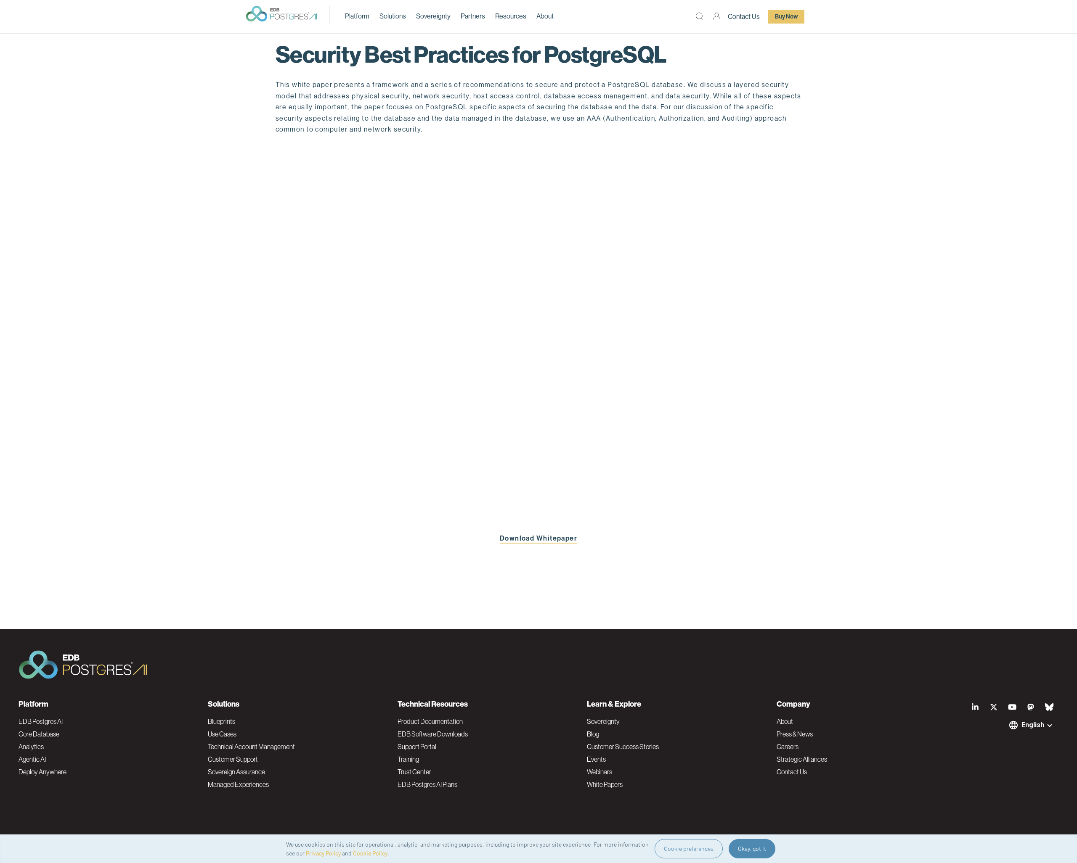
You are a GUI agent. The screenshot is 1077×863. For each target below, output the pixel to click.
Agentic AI (32, 759)
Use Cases (222, 734)
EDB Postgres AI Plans (427, 784)
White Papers (605, 784)
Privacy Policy (323, 853)
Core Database (39, 734)
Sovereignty (433, 16)
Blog (593, 734)
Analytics (31, 746)
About (545, 16)
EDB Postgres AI (41, 721)
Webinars (599, 772)
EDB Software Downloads (433, 734)
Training (408, 759)
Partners (473, 16)
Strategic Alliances (802, 759)
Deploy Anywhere (42, 772)
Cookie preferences (689, 848)
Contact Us (744, 17)
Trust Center (414, 772)
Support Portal (417, 746)
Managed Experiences (238, 784)
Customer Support (233, 759)
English (1032, 725)
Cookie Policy (370, 853)
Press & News (795, 734)
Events (596, 759)
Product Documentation (430, 721)
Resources (510, 16)
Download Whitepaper (538, 538)
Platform (357, 16)
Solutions (392, 16)
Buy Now (786, 16)
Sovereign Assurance (236, 772)
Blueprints (221, 721)
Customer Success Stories (623, 746)
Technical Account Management (251, 746)
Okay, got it (752, 848)
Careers (787, 746)
